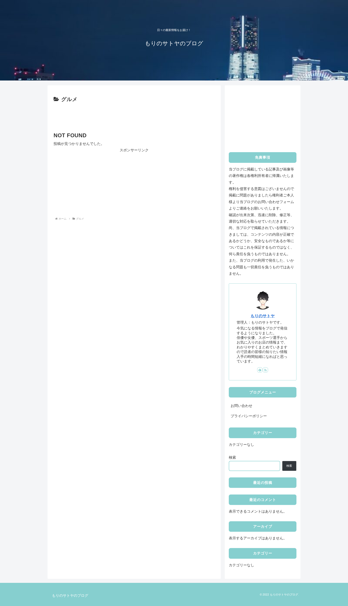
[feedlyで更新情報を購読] (259, 370)
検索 (232, 457)
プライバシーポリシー (249, 416)
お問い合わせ (241, 406)
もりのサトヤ (263, 316)
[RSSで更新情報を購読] (265, 370)
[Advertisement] (134, 115)
